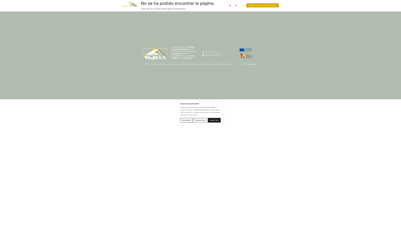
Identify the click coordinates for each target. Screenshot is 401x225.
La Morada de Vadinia (156, 5)
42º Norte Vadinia (175, 5)
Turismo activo (208, 5)
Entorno (222, 5)
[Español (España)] (230, 5)
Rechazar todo (200, 120)
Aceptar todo (214, 120)
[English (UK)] (236, 5)
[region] (200, 112)
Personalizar (186, 120)
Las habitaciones (193, 5)
